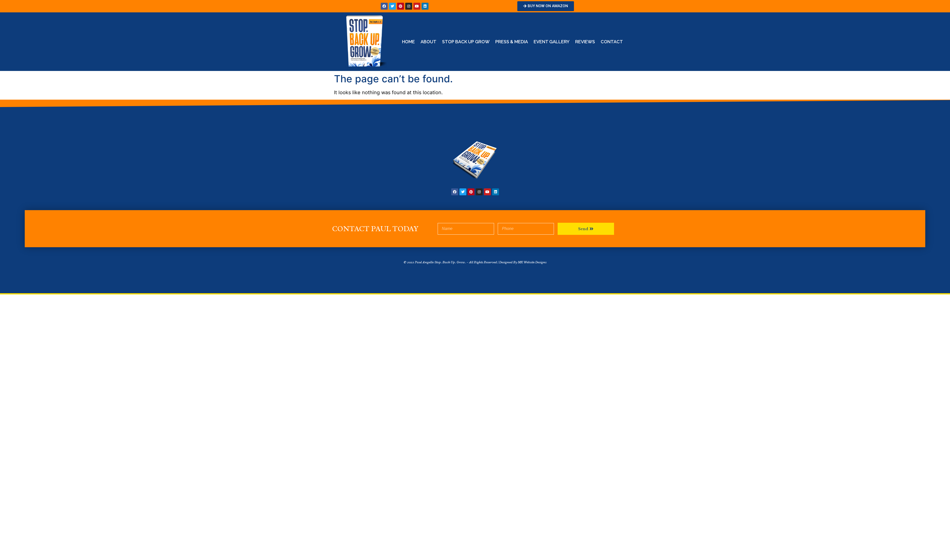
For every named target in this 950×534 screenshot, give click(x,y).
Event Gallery (552, 41)
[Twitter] (392, 6)
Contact (612, 41)
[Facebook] (384, 6)
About (428, 41)
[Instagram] (408, 6)
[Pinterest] (400, 6)
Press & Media (511, 41)
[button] (545, 6)
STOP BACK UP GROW (466, 41)
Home (408, 41)
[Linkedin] (425, 6)
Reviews (585, 41)
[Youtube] (416, 6)
